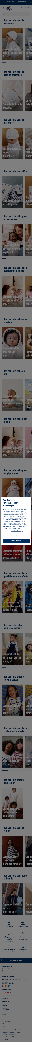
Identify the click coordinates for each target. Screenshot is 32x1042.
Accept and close (16, 541)
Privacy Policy (16, 528)
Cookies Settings (17, 531)
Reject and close (15, 536)
